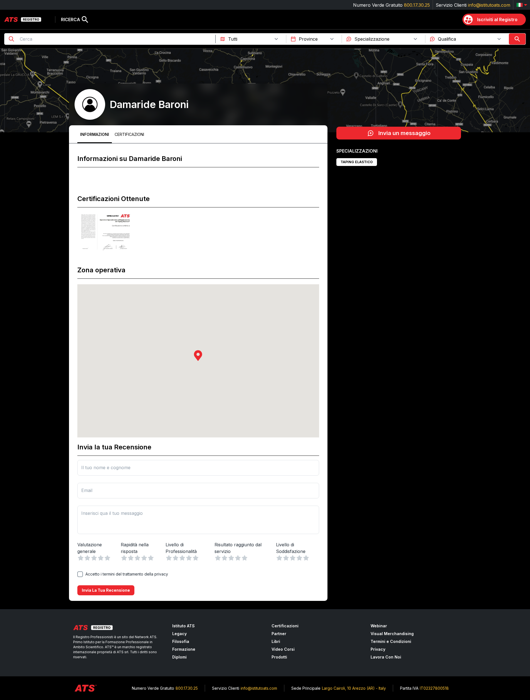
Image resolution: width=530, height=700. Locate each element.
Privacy (378, 649)
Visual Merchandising (392, 633)
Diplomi (179, 657)
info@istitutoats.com (489, 5)
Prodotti (279, 657)
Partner (279, 633)
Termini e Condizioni (391, 641)
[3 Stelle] (94, 558)
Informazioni (94, 134)
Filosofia (180, 641)
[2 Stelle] (87, 558)
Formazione (183, 649)
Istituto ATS (183, 625)
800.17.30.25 (417, 5)
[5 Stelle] (107, 558)
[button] (198, 355)
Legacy (179, 633)
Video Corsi (283, 649)
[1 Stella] (80, 558)
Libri (276, 641)
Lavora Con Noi (386, 657)
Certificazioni (129, 134)
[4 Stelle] (100, 558)
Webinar (379, 625)
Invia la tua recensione (106, 590)
